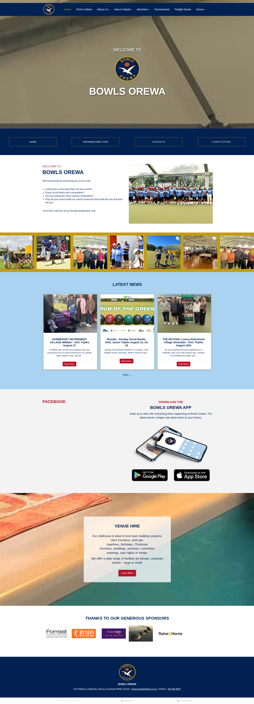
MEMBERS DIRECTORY (95, 141)
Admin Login (186, 700)
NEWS (33, 141)
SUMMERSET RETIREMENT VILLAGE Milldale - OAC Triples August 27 (69, 342)
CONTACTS (158, 141)
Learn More (127, 573)
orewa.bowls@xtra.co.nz (144, 689)
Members (128, 700)
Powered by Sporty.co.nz (69, 700)
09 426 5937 (174, 689)
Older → (127, 375)
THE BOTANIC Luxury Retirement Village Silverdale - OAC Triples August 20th (184, 342)
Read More (69, 364)
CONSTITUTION (221, 141)
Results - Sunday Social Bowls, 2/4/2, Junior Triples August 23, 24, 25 (126, 342)
